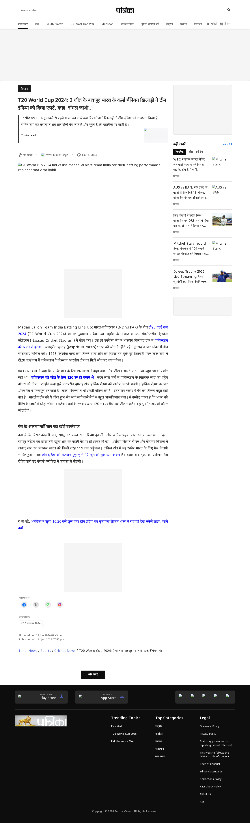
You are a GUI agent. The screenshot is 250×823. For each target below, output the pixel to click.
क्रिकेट (24, 89)
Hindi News (28, 651)
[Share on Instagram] (60, 605)
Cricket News (65, 651)
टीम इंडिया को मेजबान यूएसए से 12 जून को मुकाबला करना (81, 455)
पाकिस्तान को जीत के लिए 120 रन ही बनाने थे (62, 377)
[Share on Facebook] (24, 605)
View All (227, 144)
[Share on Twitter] (36, 605)
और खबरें (93, 675)
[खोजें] (229, 10)
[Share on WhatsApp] (48, 605)
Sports (45, 651)
